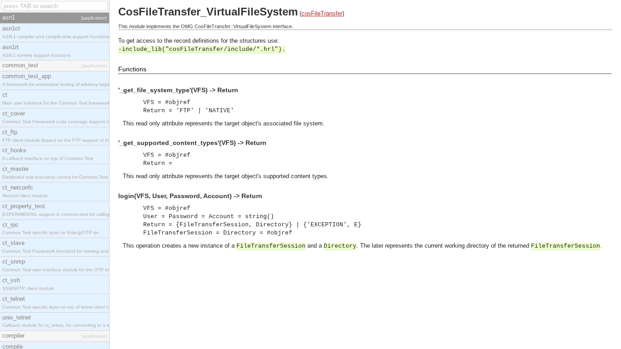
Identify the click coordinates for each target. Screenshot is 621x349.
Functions (132, 69)
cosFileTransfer (321, 13)
